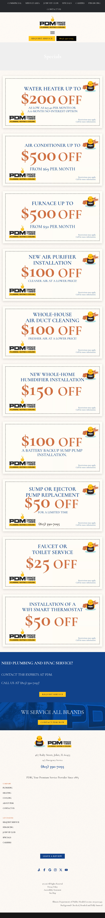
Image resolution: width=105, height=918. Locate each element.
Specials (67, 3)
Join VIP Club (50, 3)
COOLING (7, 798)
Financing (94, 3)
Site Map (52, 893)
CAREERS (7, 842)
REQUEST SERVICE (11, 822)
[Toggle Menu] (52, 32)
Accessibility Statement (52, 890)
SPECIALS (7, 837)
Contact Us (54, 9)
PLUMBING (8, 788)
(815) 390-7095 (29, 683)
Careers (79, 3)
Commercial (15, 3)
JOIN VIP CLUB (9, 832)
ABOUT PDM (8, 803)
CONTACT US (8, 808)
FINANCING (8, 827)
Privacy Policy (52, 887)
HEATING (7, 793)
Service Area (32, 3)
